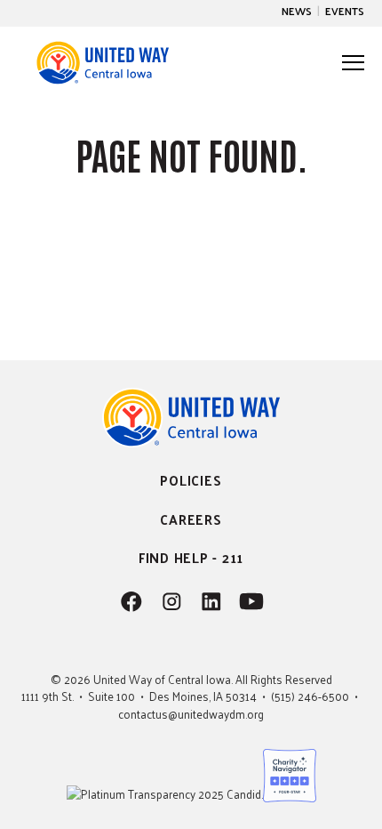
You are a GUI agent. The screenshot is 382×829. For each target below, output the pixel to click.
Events (344, 11)
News (297, 11)
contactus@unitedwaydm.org (191, 714)
